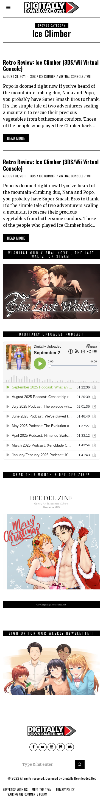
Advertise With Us (15, 789)
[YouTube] (42, 747)
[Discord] (70, 747)
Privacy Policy (65, 789)
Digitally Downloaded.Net (79, 778)
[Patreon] (61, 747)
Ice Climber (47, 76)
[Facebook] (33, 747)
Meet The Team (42, 789)
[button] (80, 764)
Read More (16, 138)
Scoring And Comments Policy (27, 794)
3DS (33, 76)
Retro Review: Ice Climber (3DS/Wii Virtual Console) (51, 65)
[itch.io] (52, 747)
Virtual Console (71, 76)
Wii (89, 76)
